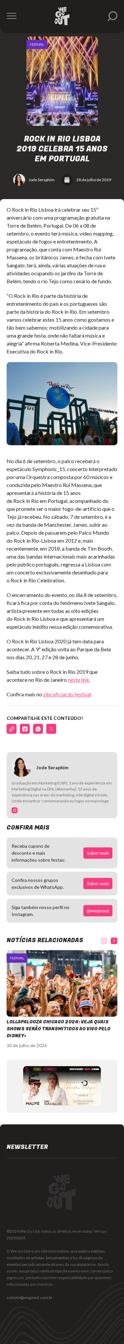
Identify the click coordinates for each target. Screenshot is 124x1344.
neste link (78, 679)
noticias (98, 1251)
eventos (14, 1264)
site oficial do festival (67, 694)
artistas (37, 1257)
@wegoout (98, 910)
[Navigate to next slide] (114, 941)
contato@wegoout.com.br (30, 1297)
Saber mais (98, 853)
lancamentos (57, 1257)
